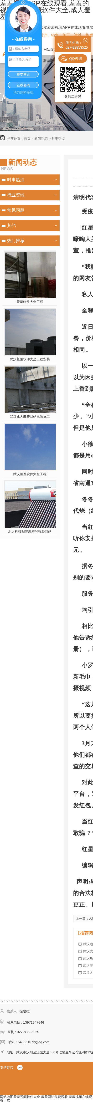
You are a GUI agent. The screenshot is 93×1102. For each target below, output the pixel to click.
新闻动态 (41, 138)
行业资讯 (15, 195)
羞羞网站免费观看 (54, 1097)
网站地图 (6, 1097)
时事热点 (58, 138)
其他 (11, 225)
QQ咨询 (75, 58)
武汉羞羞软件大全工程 (29, 474)
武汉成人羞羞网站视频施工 (30, 416)
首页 (27, 138)
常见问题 (15, 210)
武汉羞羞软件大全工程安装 (30, 359)
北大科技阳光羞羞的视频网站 (30, 531)
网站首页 (50, 49)
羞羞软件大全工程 (29, 302)
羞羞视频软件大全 (26, 1097)
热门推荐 (15, 240)
